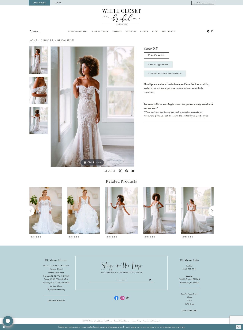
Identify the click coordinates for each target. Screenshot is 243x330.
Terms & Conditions (121, 321)
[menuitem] (203, 3)
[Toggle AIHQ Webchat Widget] (8, 321)
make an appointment (167, 88)
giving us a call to (163, 116)
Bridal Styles (65, 40)
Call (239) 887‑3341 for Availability (164, 73)
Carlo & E (47, 40)
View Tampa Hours (56, 300)
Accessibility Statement (151, 321)
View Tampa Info (189, 310)
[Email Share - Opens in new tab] (133, 170)
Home (33, 40)
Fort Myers (39, 2)
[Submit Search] (30, 31)
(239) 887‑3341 (189, 269)
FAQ (189, 300)
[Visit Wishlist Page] (212, 31)
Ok (238, 326)
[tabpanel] (38, 61)
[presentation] (45, 210)
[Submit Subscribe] (150, 280)
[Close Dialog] (4, 326)
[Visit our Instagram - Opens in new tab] (122, 298)
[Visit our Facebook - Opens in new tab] (116, 298)
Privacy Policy (136, 321)
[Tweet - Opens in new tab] (120, 171)
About (189, 297)
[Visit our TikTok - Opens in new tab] (127, 298)
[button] (208, 31)
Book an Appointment (158, 64)
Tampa (58, 2)
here (183, 326)
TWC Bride (189, 304)
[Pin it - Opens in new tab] (126, 171)
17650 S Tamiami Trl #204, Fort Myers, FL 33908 (189, 281)
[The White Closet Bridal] (121, 17)
